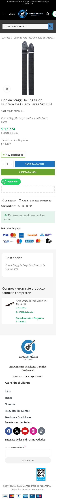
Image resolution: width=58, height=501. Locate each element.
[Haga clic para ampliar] (7, 88)
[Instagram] (33, 431)
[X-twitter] (17, 431)
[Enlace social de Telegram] (31, 206)
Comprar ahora (28, 172)
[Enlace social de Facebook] (15, 206)
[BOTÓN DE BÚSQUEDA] (50, 26)
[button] (49, 495)
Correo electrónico (15, 447)
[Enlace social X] (19, 206)
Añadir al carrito (35, 163)
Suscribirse (28, 460)
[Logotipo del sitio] (30, 14)
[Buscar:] (25, 26)
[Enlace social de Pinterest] (23, 206)
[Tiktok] (41, 431)
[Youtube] (25, 431)
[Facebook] (8, 431)
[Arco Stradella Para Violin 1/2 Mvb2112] (9, 305)
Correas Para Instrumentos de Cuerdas (34, 37)
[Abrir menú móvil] (4, 14)
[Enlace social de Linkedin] (27, 206)
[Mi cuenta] (48, 14)
